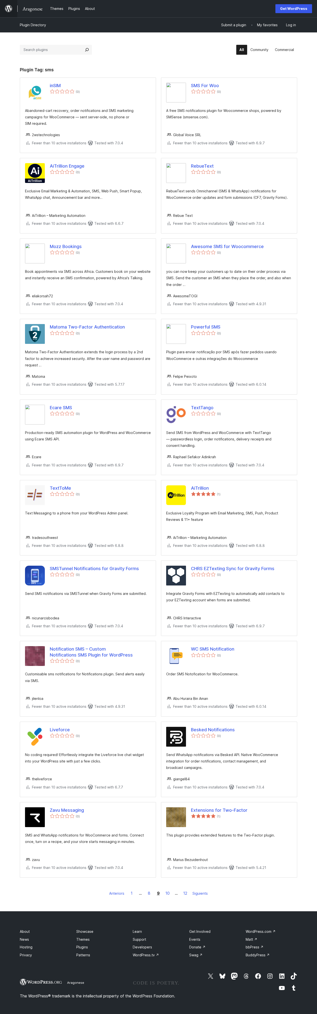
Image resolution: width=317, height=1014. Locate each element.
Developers (142, 947)
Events (194, 939)
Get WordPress (293, 8)
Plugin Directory (33, 25)
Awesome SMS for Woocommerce (227, 246)
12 (185, 893)
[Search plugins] (87, 50)
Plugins (82, 947)
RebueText (202, 166)
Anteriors (116, 893)
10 (167, 893)
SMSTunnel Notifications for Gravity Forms (94, 568)
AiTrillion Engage (67, 166)
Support (139, 939)
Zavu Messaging (67, 810)
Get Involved (200, 931)
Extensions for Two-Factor (219, 810)
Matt (251, 939)
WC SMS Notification (212, 649)
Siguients (200, 893)
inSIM (55, 85)
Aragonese (75, 983)
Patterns (83, 955)
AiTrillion (200, 488)
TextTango (202, 407)
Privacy (26, 955)
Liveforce (60, 729)
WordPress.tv (146, 955)
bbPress (255, 947)
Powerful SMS (205, 327)
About (25, 931)
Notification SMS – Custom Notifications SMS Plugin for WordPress (91, 651)
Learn (137, 931)
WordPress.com (261, 931)
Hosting (26, 947)
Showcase (84, 931)
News (24, 939)
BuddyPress (258, 955)
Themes (83, 939)
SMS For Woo (205, 85)
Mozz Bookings (66, 246)
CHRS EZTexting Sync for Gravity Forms (232, 568)
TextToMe (60, 488)
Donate (197, 947)
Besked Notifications (213, 729)
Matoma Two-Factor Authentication (87, 327)
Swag (196, 955)
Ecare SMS (61, 407)
